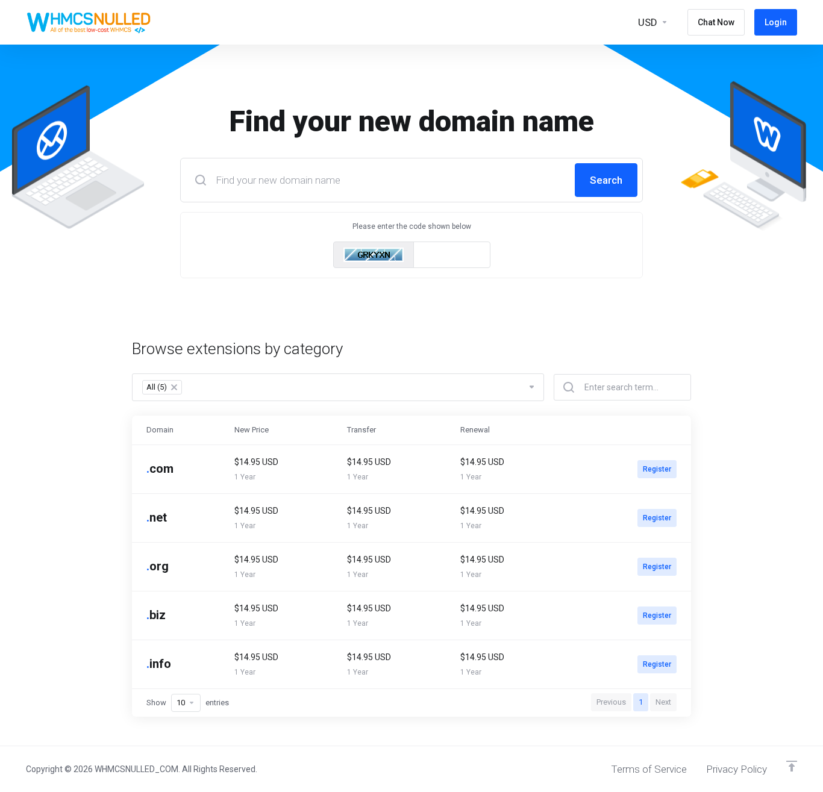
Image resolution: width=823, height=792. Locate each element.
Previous (611, 701)
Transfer (361, 429)
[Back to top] (792, 766)
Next (663, 701)
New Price (251, 429)
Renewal (475, 429)
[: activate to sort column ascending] (629, 430)
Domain (160, 429)
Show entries (187, 702)
